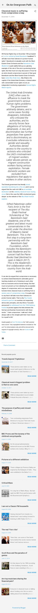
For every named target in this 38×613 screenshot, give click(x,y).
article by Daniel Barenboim (15, 56)
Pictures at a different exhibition (15, 459)
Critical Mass (7, 483)
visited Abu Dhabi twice (12, 78)
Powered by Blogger (19, 608)
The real (10, 530)
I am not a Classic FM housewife (15, 506)
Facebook (28, 329)
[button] (35, 11)
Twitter (3, 332)
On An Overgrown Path (18, 4)
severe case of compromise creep (13, 293)
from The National (17, 322)
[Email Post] (3, 339)
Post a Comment (9, 345)
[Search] (35, 5)
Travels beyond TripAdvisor (13, 359)
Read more (32, 376)
